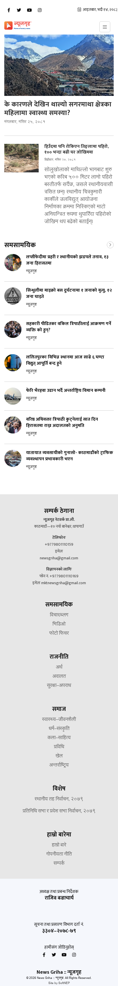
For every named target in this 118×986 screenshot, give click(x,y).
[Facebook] (8, 10)
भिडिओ (59, 624)
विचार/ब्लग (59, 615)
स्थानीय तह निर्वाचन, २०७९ (59, 799)
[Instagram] (39, 10)
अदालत (59, 676)
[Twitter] (19, 10)
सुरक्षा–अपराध (59, 685)
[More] (110, 244)
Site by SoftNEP (59, 983)
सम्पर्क (59, 863)
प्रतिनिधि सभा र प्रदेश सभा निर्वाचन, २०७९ (59, 811)
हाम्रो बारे (59, 845)
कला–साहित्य (59, 738)
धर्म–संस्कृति (59, 728)
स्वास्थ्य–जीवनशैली (59, 719)
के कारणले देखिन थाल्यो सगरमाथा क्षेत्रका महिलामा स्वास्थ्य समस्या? (57, 108)
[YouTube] (29, 10)
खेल (59, 756)
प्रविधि (59, 747)
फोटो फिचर (59, 633)
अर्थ (59, 667)
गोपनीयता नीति (59, 854)
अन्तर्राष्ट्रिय (59, 765)
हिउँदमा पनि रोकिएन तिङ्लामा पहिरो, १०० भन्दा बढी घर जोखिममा (76, 149)
